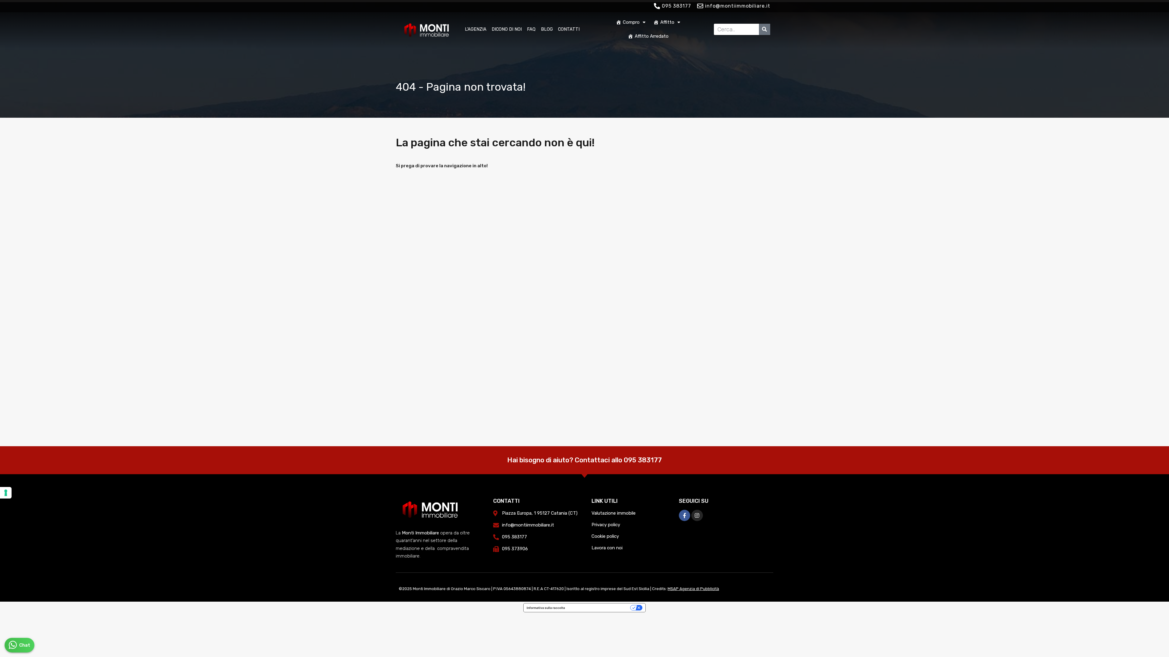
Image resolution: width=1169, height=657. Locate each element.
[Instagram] (697, 515)
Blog (547, 29)
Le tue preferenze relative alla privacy (599, 608)
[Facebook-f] (684, 515)
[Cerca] (764, 29)
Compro (631, 22)
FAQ (531, 29)
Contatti (569, 29)
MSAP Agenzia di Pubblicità (693, 588)
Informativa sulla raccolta (546, 608)
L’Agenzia (475, 29)
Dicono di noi (507, 29)
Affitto (667, 22)
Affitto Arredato (652, 36)
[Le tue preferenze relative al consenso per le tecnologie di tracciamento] (6, 493)
